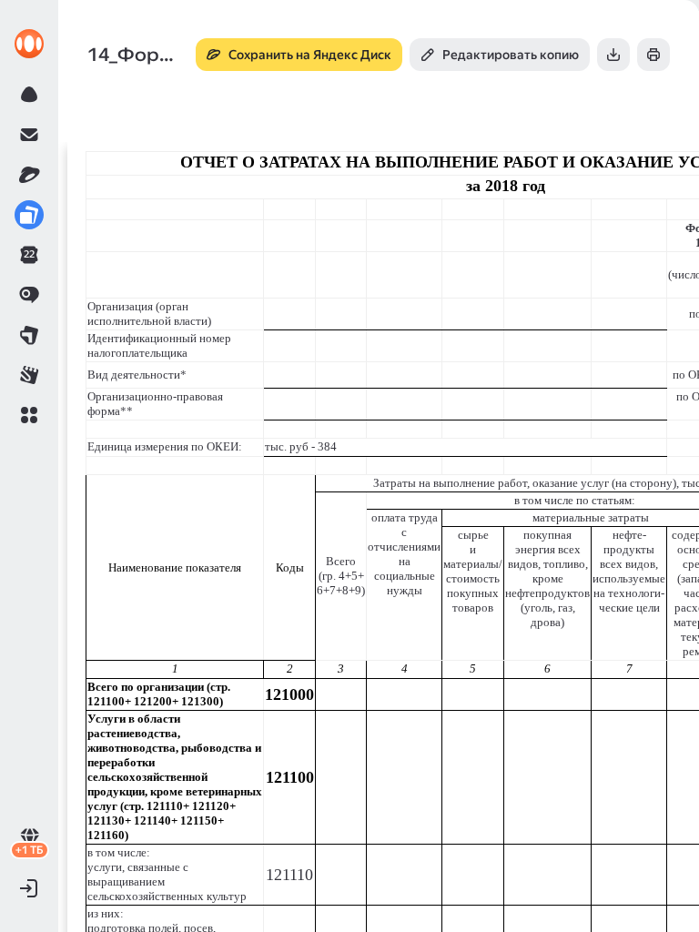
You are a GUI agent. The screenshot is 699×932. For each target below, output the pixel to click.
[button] (29, 415)
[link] (29, 43)
